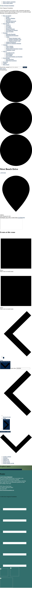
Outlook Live (6, 460)
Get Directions (21, 217)
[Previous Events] (17, 356)
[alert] (16, 253)
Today (1, 360)
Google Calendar (7, 456)
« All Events (3, 172)
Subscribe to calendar (5, 431)
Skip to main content (8, 3)
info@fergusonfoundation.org (7, 490)
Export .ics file (6, 462)
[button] (6, 64)
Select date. (13, 368)
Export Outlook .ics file (8, 463)
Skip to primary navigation (9, 1)
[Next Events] (3, 357)
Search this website (4, 67)
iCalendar (5, 458)
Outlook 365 (6, 459)
